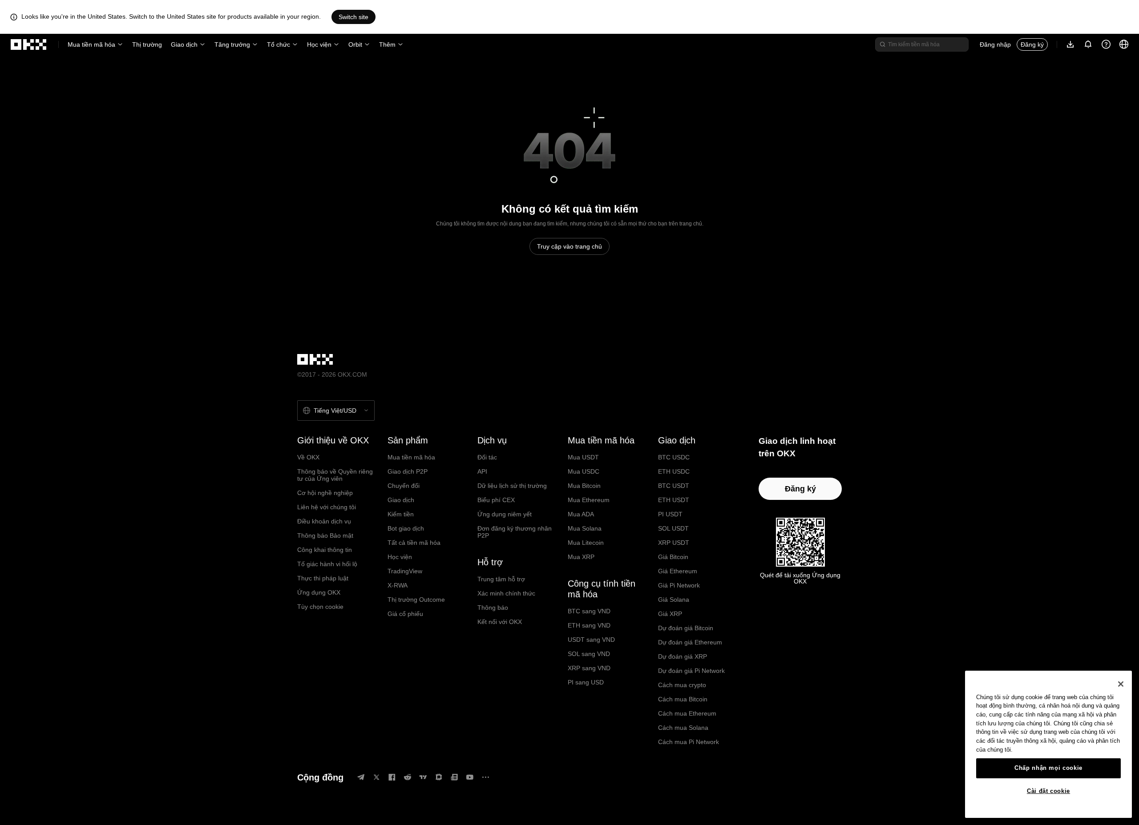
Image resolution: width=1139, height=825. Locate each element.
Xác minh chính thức (506, 593)
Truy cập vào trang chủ (569, 246)
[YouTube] (470, 777)
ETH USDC (674, 471)
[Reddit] (408, 777)
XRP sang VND (589, 668)
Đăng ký (1032, 44)
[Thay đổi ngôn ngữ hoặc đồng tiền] (1123, 44)
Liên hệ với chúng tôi (326, 507)
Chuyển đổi (404, 485)
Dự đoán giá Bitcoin (685, 628)
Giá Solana (673, 599)
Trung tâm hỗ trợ (501, 579)
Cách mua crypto (682, 684)
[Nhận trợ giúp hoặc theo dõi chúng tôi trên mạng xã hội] (1106, 44)
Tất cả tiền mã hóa (414, 542)
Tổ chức (278, 44)
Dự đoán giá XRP (682, 656)
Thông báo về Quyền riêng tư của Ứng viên (335, 475)
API (482, 471)
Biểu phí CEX (496, 499)
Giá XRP (670, 613)
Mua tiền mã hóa (91, 44)
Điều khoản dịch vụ (324, 521)
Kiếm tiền (401, 514)
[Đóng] (1121, 684)
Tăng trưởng (232, 44)
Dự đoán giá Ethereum (690, 642)
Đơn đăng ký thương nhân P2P (514, 532)
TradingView (405, 571)
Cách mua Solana (683, 727)
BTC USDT (673, 485)
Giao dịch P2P (408, 471)
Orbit (355, 44)
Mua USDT (583, 457)
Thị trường (147, 44)
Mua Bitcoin (584, 485)
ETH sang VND (589, 625)
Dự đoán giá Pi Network (691, 670)
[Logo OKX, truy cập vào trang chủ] (29, 44)
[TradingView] (423, 777)
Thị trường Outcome (416, 599)
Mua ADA (581, 514)
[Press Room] (454, 777)
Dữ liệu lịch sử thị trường (512, 485)
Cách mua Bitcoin (682, 699)
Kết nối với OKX (499, 621)
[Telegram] (361, 777)
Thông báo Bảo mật (325, 535)
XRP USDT (673, 542)
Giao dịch (184, 44)
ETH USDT (673, 499)
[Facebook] (392, 777)
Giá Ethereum (677, 571)
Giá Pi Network (679, 585)
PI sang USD (586, 682)
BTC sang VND (589, 611)
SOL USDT (673, 528)
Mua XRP (581, 556)
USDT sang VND (591, 639)
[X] (376, 777)
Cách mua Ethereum (687, 713)
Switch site (353, 16)
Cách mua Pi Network (688, 741)
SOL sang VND (589, 653)
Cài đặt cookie (1048, 791)
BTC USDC (674, 457)
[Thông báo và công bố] (1088, 44)
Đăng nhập (995, 44)
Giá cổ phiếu (405, 613)
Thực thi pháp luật (322, 578)
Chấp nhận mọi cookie (1048, 768)
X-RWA (398, 585)
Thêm (387, 44)
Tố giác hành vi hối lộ (327, 563)
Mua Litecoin (586, 542)
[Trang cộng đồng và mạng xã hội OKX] (485, 777)
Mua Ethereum (589, 499)
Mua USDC (583, 471)
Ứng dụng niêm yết (504, 514)
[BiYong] (439, 777)
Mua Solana (585, 528)
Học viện (319, 44)
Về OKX (308, 457)
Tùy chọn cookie (320, 606)
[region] (1048, 744)
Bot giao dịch (406, 528)
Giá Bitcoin (673, 556)
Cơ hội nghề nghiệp (325, 492)
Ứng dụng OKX (318, 592)
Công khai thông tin (324, 549)
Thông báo (492, 607)
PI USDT (670, 514)
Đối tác (487, 457)
